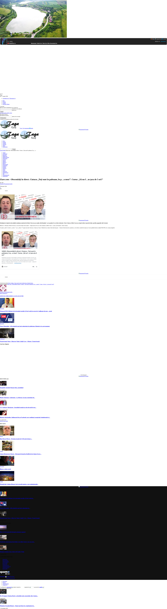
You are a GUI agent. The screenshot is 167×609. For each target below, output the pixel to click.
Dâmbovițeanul (6, 157)
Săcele (4, 169)
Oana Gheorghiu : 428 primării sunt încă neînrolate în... (15, 508)
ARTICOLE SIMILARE (5, 296)
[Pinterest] (22, 190)
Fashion (4, 142)
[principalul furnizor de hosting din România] (22, 587)
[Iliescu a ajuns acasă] (7, 465)
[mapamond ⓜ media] (83, 129)
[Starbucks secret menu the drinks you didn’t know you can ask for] (3, 539)
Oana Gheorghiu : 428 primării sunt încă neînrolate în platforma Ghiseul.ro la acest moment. (25, 326)
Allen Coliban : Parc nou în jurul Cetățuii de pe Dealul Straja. (20, 283)
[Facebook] (12, 190)
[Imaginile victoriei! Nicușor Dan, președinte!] (3, 385)
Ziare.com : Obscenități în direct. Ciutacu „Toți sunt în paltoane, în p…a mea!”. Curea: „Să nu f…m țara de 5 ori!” (30, 284)
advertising (7, 576)
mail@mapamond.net (10, 578)
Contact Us (5, 585)
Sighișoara (5, 171)
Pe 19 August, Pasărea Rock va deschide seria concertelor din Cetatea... (19, 596)
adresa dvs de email (16, 116)
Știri (3, 173)
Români (4, 166)
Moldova (4, 162)
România (4, 168)
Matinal (4, 160)
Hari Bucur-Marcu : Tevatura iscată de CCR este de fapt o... (16, 439)
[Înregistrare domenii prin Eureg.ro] (31, 587)
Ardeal (4, 150)
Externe (4, 159)
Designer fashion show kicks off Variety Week (12, 551)
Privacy (4, 582)
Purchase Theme (6, 104)
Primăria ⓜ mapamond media (6, 183)
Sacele (4, 170)
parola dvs (14, 110)
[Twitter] (17, 190)
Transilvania (5, 176)
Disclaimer (5, 581)
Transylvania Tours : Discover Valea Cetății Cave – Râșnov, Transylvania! (20, 341)
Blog (4, 100)
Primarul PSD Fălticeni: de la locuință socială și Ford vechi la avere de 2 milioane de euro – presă (26, 311)
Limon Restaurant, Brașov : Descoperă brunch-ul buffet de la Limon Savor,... (20, 454)
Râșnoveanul (5, 164)
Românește (5, 165)
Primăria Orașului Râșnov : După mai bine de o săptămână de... (17, 606)
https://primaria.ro (3, 293)
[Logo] (10, 138)
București (5, 155)
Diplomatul (5, 158)
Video (4, 145)
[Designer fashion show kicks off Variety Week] (3, 549)
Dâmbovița (5, 156)
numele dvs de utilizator (17, 108)
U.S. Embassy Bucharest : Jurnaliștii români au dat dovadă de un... (18, 407)
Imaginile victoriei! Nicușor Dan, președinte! (11, 387)
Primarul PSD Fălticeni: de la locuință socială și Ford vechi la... (17, 498)
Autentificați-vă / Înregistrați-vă (9, 98)
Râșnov (4, 163)
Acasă (1, 150)
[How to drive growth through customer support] (3, 529)
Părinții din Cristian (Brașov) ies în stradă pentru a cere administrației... (19, 484)
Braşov (1, 436)
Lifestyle (4, 144)
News (4, 141)
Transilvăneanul (6, 175)
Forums (4, 101)
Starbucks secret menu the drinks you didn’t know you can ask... (17, 542)
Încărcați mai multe (4, 421)
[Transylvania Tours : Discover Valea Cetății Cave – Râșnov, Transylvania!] (7, 337)
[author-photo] (3, 290)
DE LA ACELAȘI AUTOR (17, 296)
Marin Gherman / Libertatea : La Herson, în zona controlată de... (17, 397)
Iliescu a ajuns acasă (5, 469)
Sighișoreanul (5, 172)
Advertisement (6, 583)
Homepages (5, 146)
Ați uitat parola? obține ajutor (6, 112)
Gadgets (4, 143)
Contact (4, 103)
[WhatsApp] (26, 190)
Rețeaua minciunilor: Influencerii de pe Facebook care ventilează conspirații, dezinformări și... (25, 417)
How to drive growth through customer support (13, 532)
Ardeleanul (5, 153)
